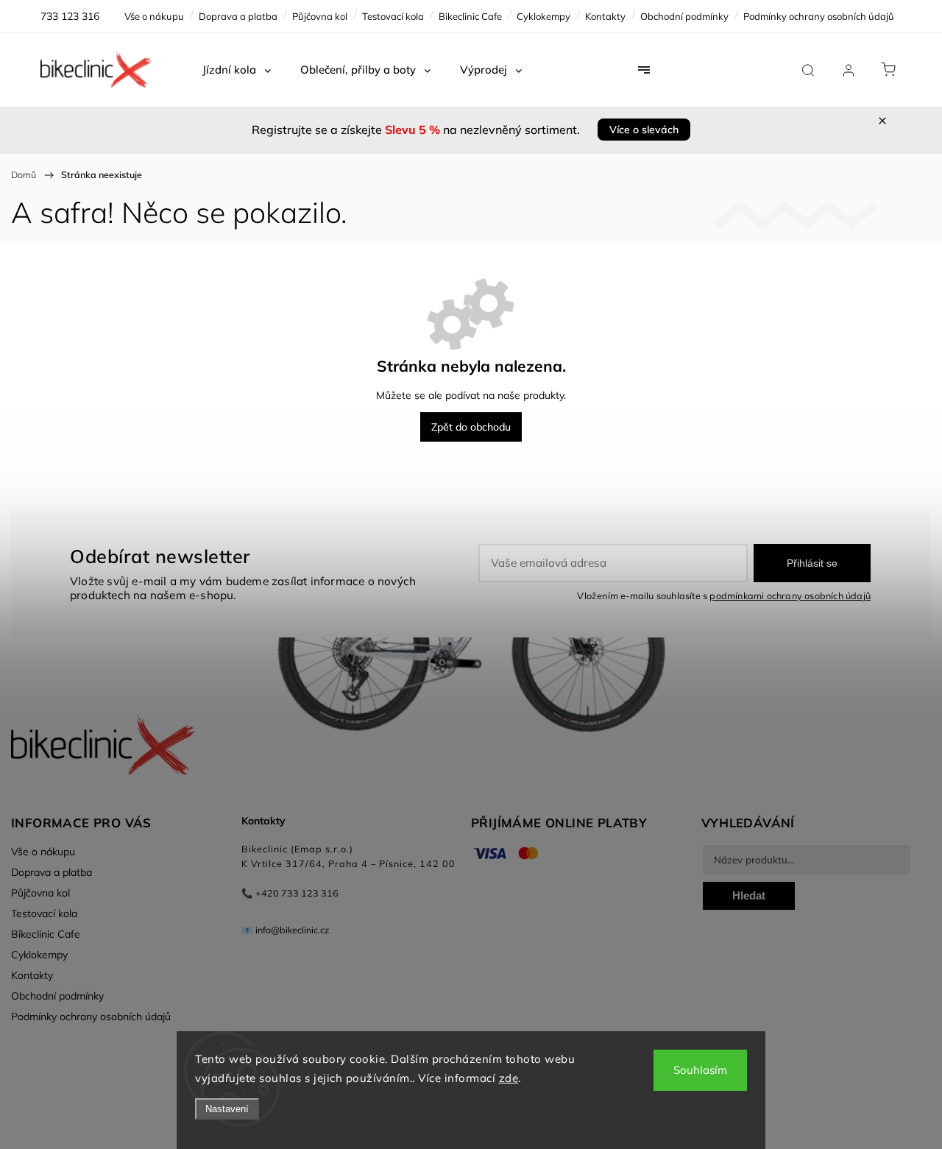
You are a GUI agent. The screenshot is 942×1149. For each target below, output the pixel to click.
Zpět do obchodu (471, 427)
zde (509, 1078)
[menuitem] (236, 70)
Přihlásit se (812, 563)
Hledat (748, 895)
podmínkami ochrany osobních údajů (790, 595)
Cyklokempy (543, 16)
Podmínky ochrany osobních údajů (818, 16)
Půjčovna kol (319, 16)
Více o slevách (644, 129)
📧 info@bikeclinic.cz (285, 930)
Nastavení (227, 1108)
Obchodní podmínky (684, 16)
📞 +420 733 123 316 (290, 893)
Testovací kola (393, 16)
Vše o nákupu (154, 16)
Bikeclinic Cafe (470, 16)
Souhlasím (700, 1070)
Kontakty (605, 16)
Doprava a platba (238, 16)
